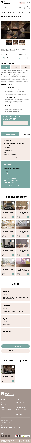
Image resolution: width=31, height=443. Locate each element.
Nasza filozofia (5, 404)
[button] (4, 42)
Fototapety (6, 13)
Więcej (13, 217)
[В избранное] (20, 3)
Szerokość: (5, 54)
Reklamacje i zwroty (21, 412)
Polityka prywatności (21, 409)
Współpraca (19, 414)
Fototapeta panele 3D (8, 213)
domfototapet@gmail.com (10, 428)
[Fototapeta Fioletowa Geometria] (23, 262)
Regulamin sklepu (20, 407)
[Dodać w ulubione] (13, 203)
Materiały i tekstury (21, 402)
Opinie (3, 407)
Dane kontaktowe (6, 409)
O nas (2, 402)
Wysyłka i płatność (21, 404)
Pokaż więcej (16, 346)
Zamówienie (14, 123)
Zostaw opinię (17, 351)
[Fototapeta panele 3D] (8, 205)
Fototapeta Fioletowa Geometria (23, 270)
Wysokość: (23, 54)
